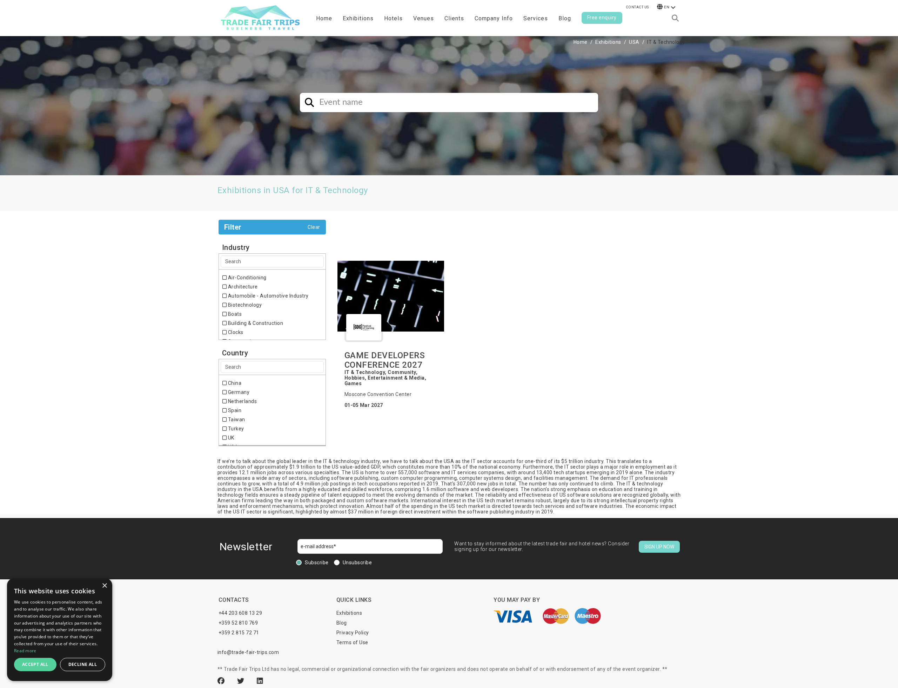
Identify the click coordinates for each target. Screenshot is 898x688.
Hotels (393, 18)
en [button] (666, 7)
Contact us (637, 7)
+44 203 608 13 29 (240, 613)
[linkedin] (260, 681)
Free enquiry (602, 17)
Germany (238, 392)
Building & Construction (255, 323)
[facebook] (222, 681)
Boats (234, 314)
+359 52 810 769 (238, 623)
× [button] (104, 585)
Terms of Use (352, 642)
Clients (454, 18)
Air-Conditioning (247, 277)
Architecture (242, 286)
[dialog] (59, 629)
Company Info (494, 18)
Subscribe (317, 562)
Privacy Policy (352, 632)
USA (634, 42)
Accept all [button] (35, 664)
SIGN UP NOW (659, 547)
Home (324, 18)
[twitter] (241, 681)
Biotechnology (244, 305)
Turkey (235, 428)
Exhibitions (608, 42)
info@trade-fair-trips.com (248, 652)
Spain (234, 410)
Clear (314, 227)
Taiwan (236, 419)
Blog (564, 18)
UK (230, 438)
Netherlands (242, 401)
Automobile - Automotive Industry (268, 296)
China (234, 383)
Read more (25, 651)
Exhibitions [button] (358, 18)
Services (535, 18)
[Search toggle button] (675, 18)
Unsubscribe (357, 562)
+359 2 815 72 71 (239, 632)
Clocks (235, 332)
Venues (423, 18)
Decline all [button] (82, 664)
